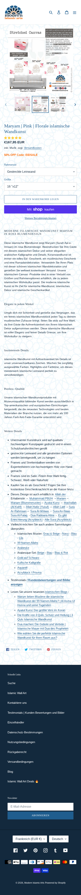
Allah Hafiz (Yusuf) (37, 506)
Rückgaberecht (17, 752)
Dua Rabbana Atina (42, 515)
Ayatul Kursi (51, 502)
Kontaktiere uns (17, 702)
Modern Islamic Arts (34, 883)
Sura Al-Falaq (19, 515)
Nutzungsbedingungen (21, 742)
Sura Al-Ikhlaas (39, 511)
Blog (10, 771)
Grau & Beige (51, 533)
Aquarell (22, 567)
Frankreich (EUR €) (29, 839)
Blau (74, 533)
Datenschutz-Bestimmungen (25, 732)
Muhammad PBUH (41, 498)
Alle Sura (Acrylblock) (58, 519)
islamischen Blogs (56, 591)
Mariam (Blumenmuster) (26, 502)
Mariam (61, 498)
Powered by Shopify (55, 883)
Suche (11, 683)
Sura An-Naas (61, 511)
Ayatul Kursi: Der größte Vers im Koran (41, 610)
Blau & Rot (61, 552)
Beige (40, 552)
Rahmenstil (10, 164)
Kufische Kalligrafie (29, 562)
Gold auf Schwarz (28, 557)
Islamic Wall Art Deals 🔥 (23, 781)
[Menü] (75, 12)
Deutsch (57, 839)
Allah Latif (59, 506)
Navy (65, 533)
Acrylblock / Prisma (29, 572)
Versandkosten (33, 147)
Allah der (60, 494)
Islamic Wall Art (17, 693)
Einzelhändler (16, 722)
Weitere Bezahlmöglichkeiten (40, 218)
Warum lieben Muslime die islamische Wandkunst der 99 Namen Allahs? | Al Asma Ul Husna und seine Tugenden (46, 601)
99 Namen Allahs (27, 542)
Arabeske (23, 547)
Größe (7, 179)
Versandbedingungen (20, 761)
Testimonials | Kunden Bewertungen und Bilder (36, 712)
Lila (21, 537)
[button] (13, 137)
